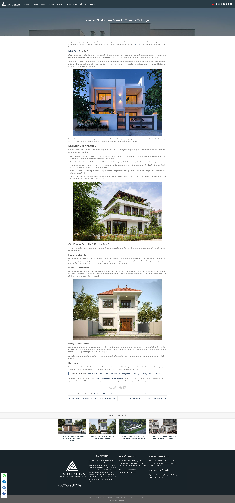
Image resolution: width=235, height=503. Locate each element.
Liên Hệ (92, 4)
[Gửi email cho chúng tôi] (224, 4)
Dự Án (104, 498)
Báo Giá (117, 498)
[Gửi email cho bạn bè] (117, 387)
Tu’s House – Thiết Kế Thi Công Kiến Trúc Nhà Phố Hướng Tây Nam (72, 438)
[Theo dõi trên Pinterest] (226, 4)
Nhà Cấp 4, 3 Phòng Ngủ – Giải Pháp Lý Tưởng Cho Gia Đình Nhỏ (93, 398)
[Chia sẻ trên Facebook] (110, 387)
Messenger (4, 490)
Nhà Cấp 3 (74, 51)
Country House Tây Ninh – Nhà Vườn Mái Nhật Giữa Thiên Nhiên (133, 437)
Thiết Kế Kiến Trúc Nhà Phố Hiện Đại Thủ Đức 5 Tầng (102, 437)
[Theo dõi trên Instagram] (219, 4)
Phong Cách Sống (119, 393)
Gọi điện (4, 478)
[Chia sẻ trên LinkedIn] (124, 387)
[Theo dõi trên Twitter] (221, 4)
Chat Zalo (4, 484)
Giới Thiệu (26, 4)
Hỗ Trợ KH (83, 4)
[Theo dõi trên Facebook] (216, 4)
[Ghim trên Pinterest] (120, 387)
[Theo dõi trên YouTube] (231, 4)
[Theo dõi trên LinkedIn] (228, 4)
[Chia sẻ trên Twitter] (114, 387)
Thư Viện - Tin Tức (71, 4)
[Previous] (58, 432)
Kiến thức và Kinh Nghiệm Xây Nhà (103, 393)
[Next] (177, 432)
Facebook (4, 495)
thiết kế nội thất (119, 378)
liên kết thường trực (150, 393)
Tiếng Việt (208, 4)
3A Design (137, 44)
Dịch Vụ (98, 498)
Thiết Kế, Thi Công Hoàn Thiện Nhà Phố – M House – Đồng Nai (163, 437)
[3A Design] (10, 4)
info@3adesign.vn (129, 472)
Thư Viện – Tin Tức (127, 498)
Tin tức (137, 393)
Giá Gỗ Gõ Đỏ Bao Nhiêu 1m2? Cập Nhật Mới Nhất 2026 (145, 398)
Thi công (110, 498)
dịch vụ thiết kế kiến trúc (104, 378)
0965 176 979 (131, 470)
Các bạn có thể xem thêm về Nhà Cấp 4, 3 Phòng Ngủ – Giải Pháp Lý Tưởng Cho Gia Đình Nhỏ (124, 374)
